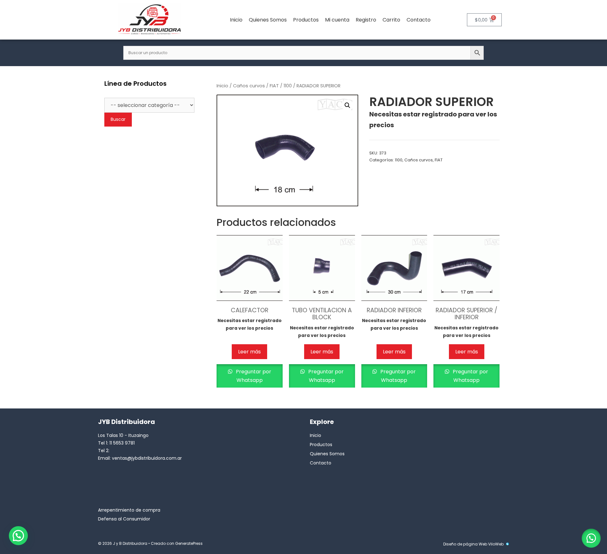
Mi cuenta (337, 19)
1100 (288, 86)
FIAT (274, 86)
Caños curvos (249, 86)
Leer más (249, 351)
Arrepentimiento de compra (129, 510)
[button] (347, 105)
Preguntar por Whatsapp (253, 376)
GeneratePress (189, 543)
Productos (306, 19)
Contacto (419, 19)
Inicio (236, 19)
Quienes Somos (268, 19)
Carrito (391, 19)
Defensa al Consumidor (124, 519)
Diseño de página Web (465, 544)
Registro (366, 19)
